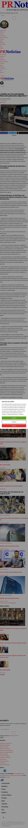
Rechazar (14, 425)
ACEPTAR (14, 418)
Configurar (14, 421)
